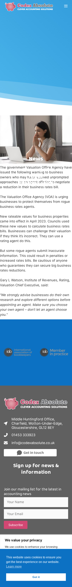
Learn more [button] (14, 566)
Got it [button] (36, 577)
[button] (15, 525)
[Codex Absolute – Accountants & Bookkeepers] (30, 6)
